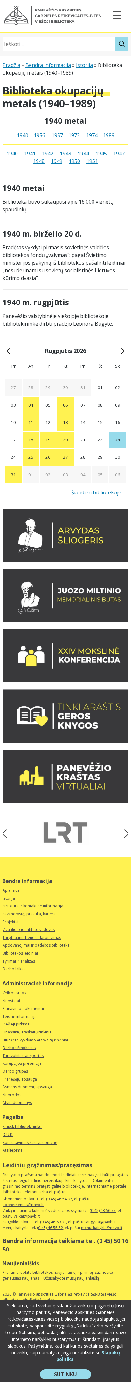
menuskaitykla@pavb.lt (101, 1227)
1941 (30, 153)
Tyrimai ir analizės (19, 961)
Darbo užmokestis (19, 1047)
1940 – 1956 (31, 135)
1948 (39, 161)
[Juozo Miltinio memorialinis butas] (65, 620)
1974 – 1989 (100, 135)
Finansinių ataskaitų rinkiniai (27, 1032)
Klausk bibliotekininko (22, 1126)
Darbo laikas (14, 969)
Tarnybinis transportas (23, 1055)
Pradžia (11, 65)
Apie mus (11, 890)
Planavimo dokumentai (23, 1008)
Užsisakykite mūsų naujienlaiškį (71, 1278)
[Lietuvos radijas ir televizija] (65, 833)
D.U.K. (8, 1134)
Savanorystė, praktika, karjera (29, 914)
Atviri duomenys (17, 1102)
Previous (7, 833)
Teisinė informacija (20, 1016)
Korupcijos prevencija (22, 1063)
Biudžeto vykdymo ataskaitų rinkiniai (35, 1040)
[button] (52, 15)
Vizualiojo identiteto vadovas (29, 929)
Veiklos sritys (14, 992)
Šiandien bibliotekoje (96, 492)
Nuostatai (11, 1000)
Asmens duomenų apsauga (27, 1087)
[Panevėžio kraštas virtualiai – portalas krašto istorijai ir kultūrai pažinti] (65, 801)
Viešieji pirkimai (17, 1024)
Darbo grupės (15, 1071)
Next (124, 833)
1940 (12, 153)
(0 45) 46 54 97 (59, 1199)
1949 (56, 161)
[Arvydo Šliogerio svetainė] (65, 560)
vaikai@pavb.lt (27, 1216)
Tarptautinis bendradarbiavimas (32, 937)
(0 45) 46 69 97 (53, 1222)
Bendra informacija (48, 65)
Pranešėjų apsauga (20, 1079)
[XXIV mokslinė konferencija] (65, 680)
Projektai (10, 922)
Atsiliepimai (13, 1150)
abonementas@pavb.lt (23, 1204)
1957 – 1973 (66, 135)
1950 (74, 161)
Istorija (84, 65)
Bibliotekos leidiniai (20, 953)
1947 (119, 153)
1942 (47, 153)
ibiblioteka (12, 1192)
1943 (65, 153)
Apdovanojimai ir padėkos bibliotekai (37, 945)
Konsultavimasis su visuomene (30, 1142)
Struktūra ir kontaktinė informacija (33, 906)
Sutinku (72, 1375)
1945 (101, 153)
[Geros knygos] (65, 741)
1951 (92, 161)
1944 (83, 153)
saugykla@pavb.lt (100, 1222)
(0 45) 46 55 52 (50, 1227)
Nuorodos (12, 1095)
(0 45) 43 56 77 (103, 1210)
